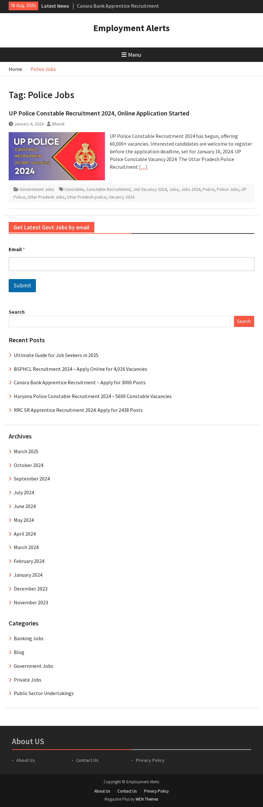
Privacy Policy (150, 760)
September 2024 (32, 478)
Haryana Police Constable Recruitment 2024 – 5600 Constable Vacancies (93, 396)
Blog (19, 652)
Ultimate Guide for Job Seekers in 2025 (56, 355)
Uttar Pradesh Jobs (46, 197)
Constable (74, 189)
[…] (143, 167)
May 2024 (24, 520)
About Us (25, 760)
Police (209, 189)
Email (17, 249)
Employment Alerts (131, 28)
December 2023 (30, 588)
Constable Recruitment (108, 189)
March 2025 (26, 451)
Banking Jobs (29, 638)
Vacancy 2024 (121, 197)
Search (17, 312)
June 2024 (25, 506)
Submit (22, 285)
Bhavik (58, 124)
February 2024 (29, 561)
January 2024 (28, 575)
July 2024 (24, 492)
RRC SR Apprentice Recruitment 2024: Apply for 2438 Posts (78, 410)
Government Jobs (37, 189)
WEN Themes (147, 799)
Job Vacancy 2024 (150, 189)
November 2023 (31, 602)
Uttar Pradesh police (86, 197)
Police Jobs (228, 189)
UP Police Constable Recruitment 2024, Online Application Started (100, 113)
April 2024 (25, 534)
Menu (134, 54)
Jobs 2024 (190, 189)
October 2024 (28, 465)
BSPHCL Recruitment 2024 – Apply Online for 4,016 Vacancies (80, 369)
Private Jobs (27, 679)
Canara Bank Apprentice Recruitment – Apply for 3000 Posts (80, 382)
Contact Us (87, 760)
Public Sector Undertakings (44, 693)
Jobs (174, 189)
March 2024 (26, 547)
